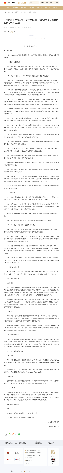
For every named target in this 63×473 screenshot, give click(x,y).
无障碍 (50, 2)
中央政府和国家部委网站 (11, 443)
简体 (42, 2)
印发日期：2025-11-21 (11, 27)
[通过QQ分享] (16, 434)
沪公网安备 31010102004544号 (31, 471)
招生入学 (17, 12)
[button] (9, 442)
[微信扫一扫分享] (10, 434)
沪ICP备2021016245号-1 (17, 471)
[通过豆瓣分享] (19, 434)
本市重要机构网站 (38, 442)
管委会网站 (51, 442)
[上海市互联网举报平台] (10, 459)
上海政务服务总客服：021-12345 (33, 455)
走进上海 (55, 7)
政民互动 (47, 7)
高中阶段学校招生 (26, 12)
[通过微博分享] (13, 434)
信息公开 (39, 7)
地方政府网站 (22, 443)
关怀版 (46, 2)
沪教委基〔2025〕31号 (24, 27)
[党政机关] (9, 453)
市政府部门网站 (8, 442)
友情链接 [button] (50, 443)
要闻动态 (15, 7)
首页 (8, 7)
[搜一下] (37, 2)
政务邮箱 (28, 463)
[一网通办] (10, 3)
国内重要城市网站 (38, 443)
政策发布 (23, 7)
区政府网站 (22, 442)
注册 (57, 2)
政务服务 (31, 7)
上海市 (34, 12)
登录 (54, 2)
